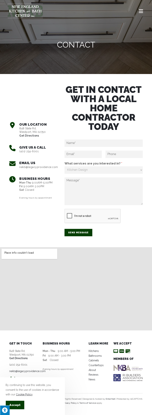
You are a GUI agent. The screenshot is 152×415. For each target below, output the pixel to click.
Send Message (78, 232)
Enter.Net (110, 399)
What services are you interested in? (93, 163)
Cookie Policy (24, 394)
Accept (15, 405)
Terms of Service (87, 403)
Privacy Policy (70, 403)
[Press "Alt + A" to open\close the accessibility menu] (5, 410)
